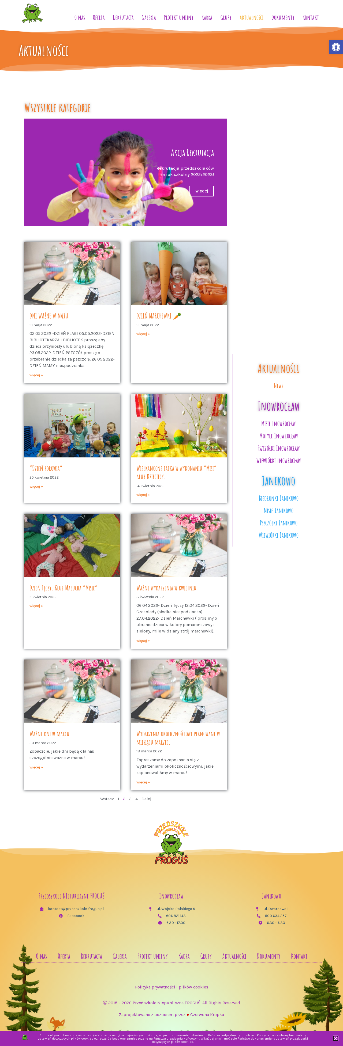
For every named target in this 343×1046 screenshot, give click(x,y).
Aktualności (251, 17)
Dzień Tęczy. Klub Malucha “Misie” (63, 587)
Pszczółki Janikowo (278, 522)
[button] (336, 1038)
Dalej (146, 798)
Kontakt (311, 17)
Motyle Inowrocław (278, 435)
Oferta (99, 17)
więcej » (36, 375)
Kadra (207, 17)
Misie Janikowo (278, 510)
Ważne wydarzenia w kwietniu (166, 587)
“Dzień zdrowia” (45, 468)
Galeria (149, 17)
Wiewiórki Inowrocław (278, 460)
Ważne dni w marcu (49, 733)
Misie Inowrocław (278, 423)
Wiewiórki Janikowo (279, 535)
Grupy (226, 17)
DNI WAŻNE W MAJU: (49, 316)
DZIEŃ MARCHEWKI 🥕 (158, 316)
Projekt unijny (178, 17)
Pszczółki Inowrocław (279, 448)
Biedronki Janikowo (279, 498)
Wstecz (107, 798)
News (278, 385)
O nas (79, 17)
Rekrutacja (123, 17)
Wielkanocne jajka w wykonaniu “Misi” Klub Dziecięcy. (176, 472)
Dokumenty (282, 17)
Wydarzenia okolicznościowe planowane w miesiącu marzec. (178, 737)
